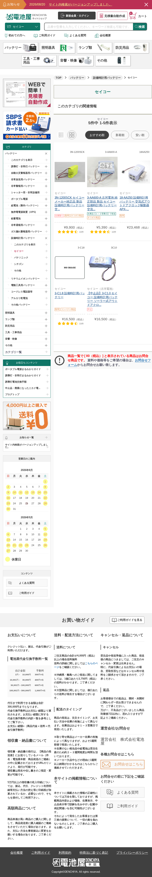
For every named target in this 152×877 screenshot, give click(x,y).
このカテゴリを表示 (21, 160)
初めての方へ (17, 35)
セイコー (19, 251)
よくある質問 (77, 35)
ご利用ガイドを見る (129, 619)
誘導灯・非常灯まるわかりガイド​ (23, 375)
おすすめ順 (97, 135)
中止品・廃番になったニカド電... (22, 388)
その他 (17, 270)
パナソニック (21, 257)
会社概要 (105, 35)
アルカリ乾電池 (19, 298)
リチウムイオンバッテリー (25, 278)
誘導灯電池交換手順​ (16, 381)
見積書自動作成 (114, 16)
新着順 (120, 135)
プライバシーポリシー (132, 852)
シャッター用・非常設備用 (25, 192)
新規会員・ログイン (77, 15)
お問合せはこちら (128, 764)
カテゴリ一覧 (13, 352)
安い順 (140, 135)
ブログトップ (12, 394)
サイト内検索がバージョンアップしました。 (26, 445)
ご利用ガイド (47, 35)
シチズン (19, 264)
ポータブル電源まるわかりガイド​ (23, 369)
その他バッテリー (20, 304)
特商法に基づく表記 (94, 852)
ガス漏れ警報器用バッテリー (26, 231)
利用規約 (65, 852)
